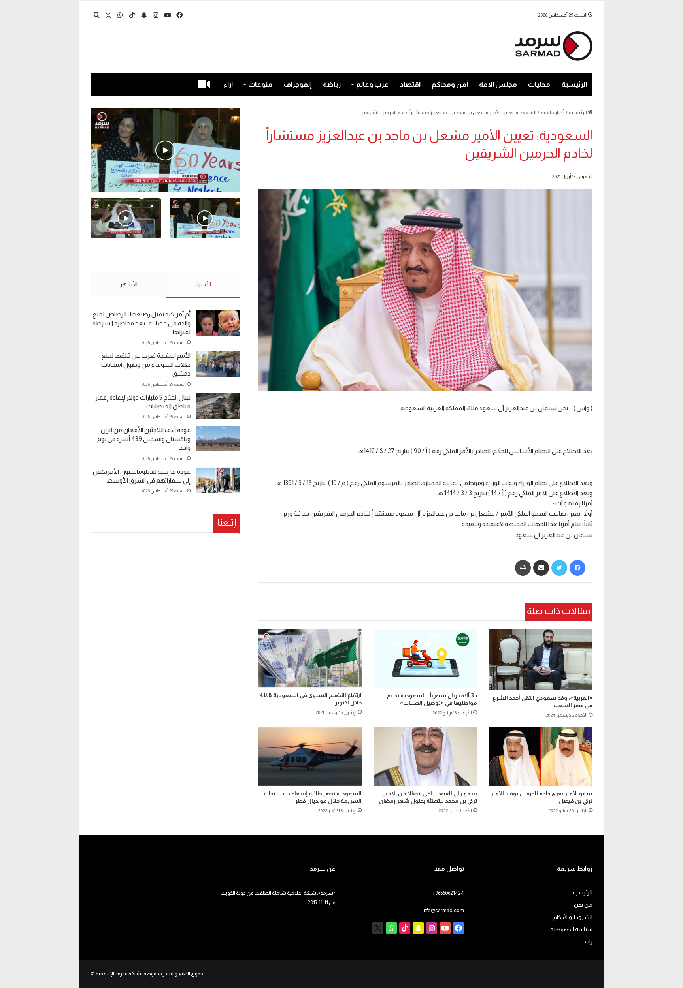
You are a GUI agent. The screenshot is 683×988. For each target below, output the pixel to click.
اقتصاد (410, 84)
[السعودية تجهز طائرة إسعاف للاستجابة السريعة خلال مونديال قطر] (309, 756)
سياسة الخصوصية (571, 929)
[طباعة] (523, 568)
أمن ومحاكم (450, 84)
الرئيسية (574, 84)
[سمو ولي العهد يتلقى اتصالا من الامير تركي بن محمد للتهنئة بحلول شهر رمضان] (425, 756)
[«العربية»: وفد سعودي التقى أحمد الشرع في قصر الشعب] (540, 659)
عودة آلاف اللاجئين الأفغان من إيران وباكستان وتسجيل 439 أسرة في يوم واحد (144, 438)
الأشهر (129, 284)
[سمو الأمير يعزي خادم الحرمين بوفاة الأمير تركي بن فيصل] (540, 756)
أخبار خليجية (552, 112)
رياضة (332, 84)
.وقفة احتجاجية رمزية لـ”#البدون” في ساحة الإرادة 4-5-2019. (206, 255)
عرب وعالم (372, 84)
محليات (539, 84)
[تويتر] (559, 568)
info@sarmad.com (443, 910)
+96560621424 (448, 893)
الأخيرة (203, 284)
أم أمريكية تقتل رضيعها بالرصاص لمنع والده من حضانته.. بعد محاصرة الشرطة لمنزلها (141, 323)
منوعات (260, 84)
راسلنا (585, 942)
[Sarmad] (553, 46)
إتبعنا (226, 522)
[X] (108, 15)
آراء (228, 84)
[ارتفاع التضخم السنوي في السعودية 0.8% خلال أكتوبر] (309, 658)
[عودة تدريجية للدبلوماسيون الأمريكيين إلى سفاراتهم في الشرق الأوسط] (218, 480)
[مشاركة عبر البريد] (541, 568)
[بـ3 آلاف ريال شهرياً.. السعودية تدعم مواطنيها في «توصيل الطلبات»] (425, 658)
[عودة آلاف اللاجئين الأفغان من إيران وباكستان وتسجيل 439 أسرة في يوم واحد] (218, 438)
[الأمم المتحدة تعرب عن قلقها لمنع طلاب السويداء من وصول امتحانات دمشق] (218, 364)
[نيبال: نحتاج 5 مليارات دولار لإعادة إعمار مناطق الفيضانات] (218, 406)
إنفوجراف (298, 84)
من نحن (583, 905)
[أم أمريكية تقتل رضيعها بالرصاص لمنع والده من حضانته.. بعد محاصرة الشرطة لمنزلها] (218, 323)
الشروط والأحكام (572, 917)
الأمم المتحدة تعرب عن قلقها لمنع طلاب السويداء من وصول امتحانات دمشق (146, 364)
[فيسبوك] (577, 568)
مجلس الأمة (498, 84)
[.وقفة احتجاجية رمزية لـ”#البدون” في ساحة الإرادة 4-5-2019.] (165, 150)
